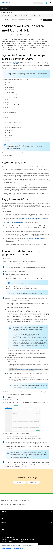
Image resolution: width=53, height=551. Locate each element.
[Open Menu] (50, 2)
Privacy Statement (6, 548)
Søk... (36, 2)
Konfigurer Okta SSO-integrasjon (14, 222)
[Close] (36, 545)
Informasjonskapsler (24, 539)
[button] (46, 2)
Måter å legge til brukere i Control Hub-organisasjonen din (15, 500)
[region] (19, 547)
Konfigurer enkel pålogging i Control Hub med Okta (13, 504)
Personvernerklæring (15, 539)
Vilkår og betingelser (6, 539)
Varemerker (32, 539)
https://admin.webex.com (35, 238)
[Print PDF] (41, 20)
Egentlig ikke (33, 482)
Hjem (2, 8)
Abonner (47, 19)
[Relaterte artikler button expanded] (51, 496)
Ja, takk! (19, 482)
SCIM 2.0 (15, 63)
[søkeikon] (34, 2)
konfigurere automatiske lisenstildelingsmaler (33, 218)
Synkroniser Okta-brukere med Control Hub (23, 28)
